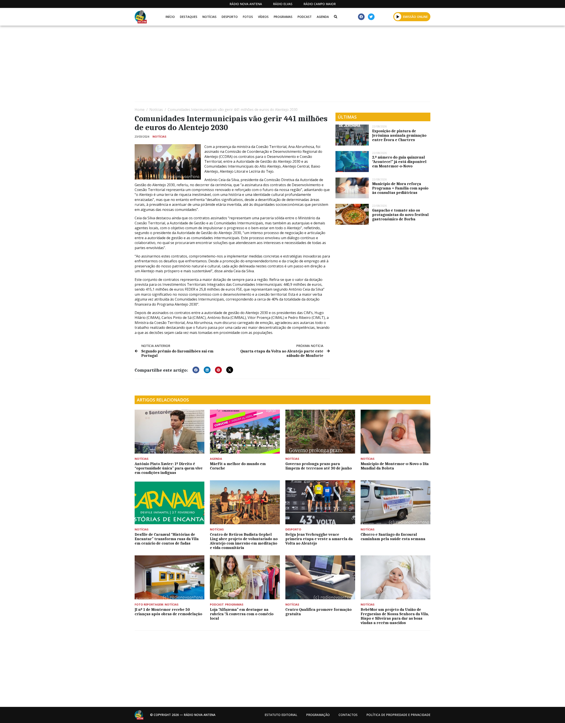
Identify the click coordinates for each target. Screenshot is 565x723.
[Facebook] (361, 16)
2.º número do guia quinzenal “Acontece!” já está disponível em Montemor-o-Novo (399, 161)
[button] (397, 16)
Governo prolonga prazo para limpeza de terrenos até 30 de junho (318, 466)
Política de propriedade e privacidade (398, 715)
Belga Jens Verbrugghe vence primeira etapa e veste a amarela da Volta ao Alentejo (319, 538)
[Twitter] (371, 16)
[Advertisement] (267, 65)
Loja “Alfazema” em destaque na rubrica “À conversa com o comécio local (241, 614)
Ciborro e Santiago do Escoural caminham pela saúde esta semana (393, 536)
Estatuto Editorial (281, 715)
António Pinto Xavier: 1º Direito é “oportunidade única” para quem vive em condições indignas (169, 468)
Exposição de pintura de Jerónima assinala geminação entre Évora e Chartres (399, 135)
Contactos (348, 715)
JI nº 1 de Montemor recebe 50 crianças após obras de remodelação (168, 611)
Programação (318, 715)
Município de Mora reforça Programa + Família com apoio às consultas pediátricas (400, 188)
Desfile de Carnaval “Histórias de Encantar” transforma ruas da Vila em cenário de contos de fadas (167, 538)
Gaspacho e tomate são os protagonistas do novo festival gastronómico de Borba (400, 214)
